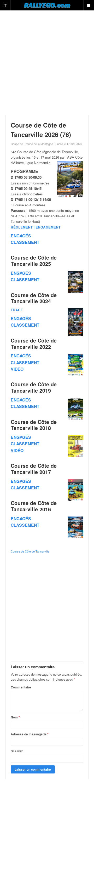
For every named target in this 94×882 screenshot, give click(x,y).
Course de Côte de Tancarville (30, 551)
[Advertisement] (47, 63)
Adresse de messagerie (30, 734)
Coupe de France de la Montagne (32, 144)
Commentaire (21, 687)
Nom (15, 717)
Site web (17, 751)
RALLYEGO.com (47, 5)
